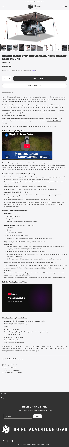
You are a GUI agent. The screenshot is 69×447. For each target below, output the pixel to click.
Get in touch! (52, 126)
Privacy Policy (22, 444)
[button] (3, 7)
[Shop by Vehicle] (63, 7)
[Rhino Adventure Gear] (34, 6)
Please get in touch (37, 348)
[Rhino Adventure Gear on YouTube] (12, 441)
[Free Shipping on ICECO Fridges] (34, 1)
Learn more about (13, 372)
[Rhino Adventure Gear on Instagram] (3, 441)
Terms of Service (31, 444)
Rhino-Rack (6, 62)
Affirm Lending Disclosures (43, 444)
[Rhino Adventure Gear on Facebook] (8, 441)
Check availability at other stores (11, 370)
